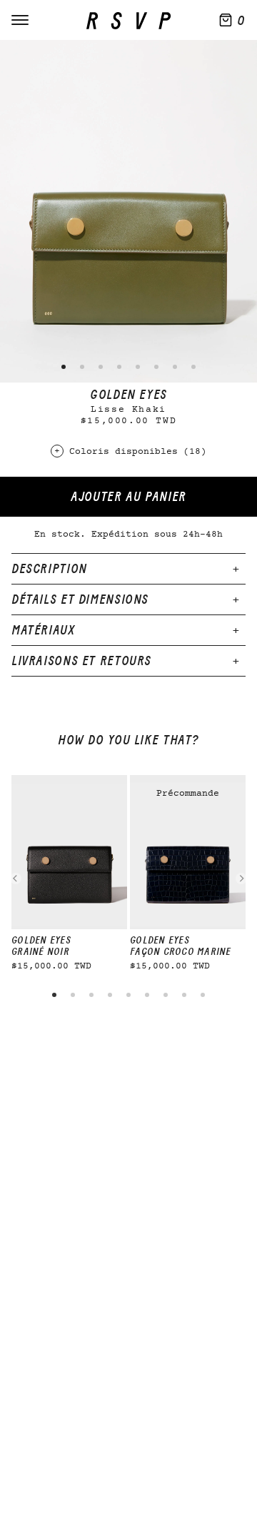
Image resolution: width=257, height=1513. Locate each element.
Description (49, 569)
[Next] (241, 878)
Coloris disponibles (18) (137, 452)
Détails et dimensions (79, 599)
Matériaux (43, 630)
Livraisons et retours (81, 661)
